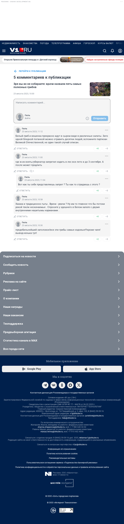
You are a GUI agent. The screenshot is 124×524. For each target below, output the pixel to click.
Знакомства (30, 43)
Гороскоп (89, 43)
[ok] (62, 385)
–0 (106, 148)
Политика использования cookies (62, 453)
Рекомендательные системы (62, 458)
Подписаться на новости (19, 256)
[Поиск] (104, 50)
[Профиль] (120, 50)
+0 (97, 148)
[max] (70, 385)
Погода (44, 43)
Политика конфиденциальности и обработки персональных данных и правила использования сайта (62, 467)
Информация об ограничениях (62, 449)
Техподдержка (13, 323)
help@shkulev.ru (69, 418)
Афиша (77, 43)
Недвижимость (11, 43)
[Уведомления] (112, 50)
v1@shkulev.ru (76, 413)
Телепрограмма (61, 43)
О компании (11, 298)
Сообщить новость (15, 264)
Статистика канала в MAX (20, 340)
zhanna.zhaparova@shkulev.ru (51, 427)
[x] (79, 385)
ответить (22, 148)
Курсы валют (106, 43)
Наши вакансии (13, 315)
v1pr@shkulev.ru (80, 444)
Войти (27, 118)
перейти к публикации (32, 71)
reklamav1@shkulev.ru (89, 438)
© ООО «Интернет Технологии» (62, 502)
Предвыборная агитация (19, 332)
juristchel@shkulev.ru (94, 416)
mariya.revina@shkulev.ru (52, 431)
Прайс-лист (11, 290)
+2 (97, 239)
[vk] (53, 385)
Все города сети (13, 349)
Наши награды (12, 306)
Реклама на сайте (14, 281)
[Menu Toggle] (4, 50)
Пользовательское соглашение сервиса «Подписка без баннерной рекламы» (62, 463)
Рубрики (9, 273)
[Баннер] (72, 59)
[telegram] (45, 385)
